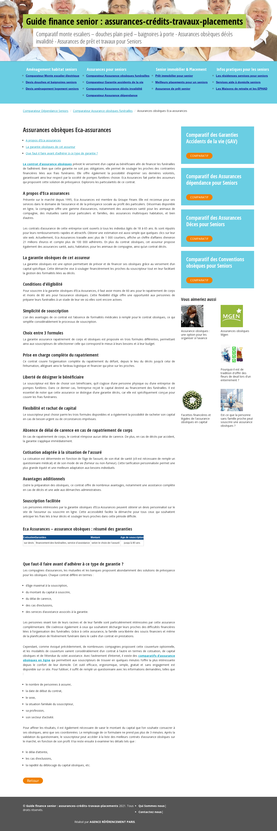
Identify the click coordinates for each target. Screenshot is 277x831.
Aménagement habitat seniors (51, 69)
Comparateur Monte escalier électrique (52, 75)
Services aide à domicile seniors (238, 82)
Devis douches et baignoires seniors (51, 82)
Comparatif (199, 156)
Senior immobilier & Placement (181, 69)
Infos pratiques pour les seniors (243, 69)
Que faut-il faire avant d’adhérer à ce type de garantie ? (62, 153)
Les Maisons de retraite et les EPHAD (241, 88)
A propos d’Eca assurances (43, 140)
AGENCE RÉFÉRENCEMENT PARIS (112, 822)
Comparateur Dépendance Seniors (45, 111)
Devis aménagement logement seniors (52, 88)
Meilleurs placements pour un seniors (181, 82)
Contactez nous (150, 812)
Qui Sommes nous (151, 806)
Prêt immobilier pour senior (174, 75)
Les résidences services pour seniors (242, 75)
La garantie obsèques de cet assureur (50, 147)
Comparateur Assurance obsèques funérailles (117, 75)
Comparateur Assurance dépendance (111, 95)
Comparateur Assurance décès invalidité (114, 88)
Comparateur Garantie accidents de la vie (114, 82)
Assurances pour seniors (106, 69)
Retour (33, 780)
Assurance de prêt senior (172, 88)
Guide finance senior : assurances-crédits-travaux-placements (134, 21)
